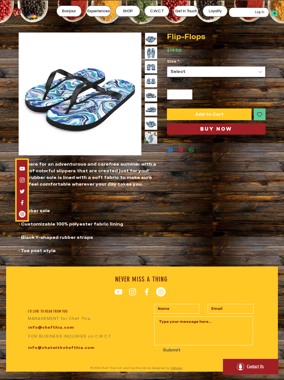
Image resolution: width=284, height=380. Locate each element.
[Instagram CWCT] (22, 214)
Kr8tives (176, 368)
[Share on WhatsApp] (191, 150)
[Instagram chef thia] (22, 180)
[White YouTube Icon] (22, 168)
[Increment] (188, 94)
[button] (98, 11)
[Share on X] (202, 150)
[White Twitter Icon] (22, 191)
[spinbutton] (180, 94)
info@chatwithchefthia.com (61, 347)
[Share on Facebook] (170, 150)
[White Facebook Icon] (22, 202)
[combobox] (216, 71)
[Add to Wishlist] (259, 114)
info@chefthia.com (51, 327)
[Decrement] (171, 94)
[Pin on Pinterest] (181, 150)
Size (173, 61)
